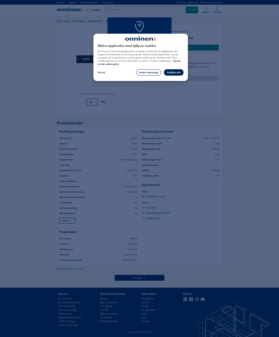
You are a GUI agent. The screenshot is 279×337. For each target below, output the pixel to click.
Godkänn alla (173, 72)
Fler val (101, 72)
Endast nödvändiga (148, 72)
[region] (140, 57)
